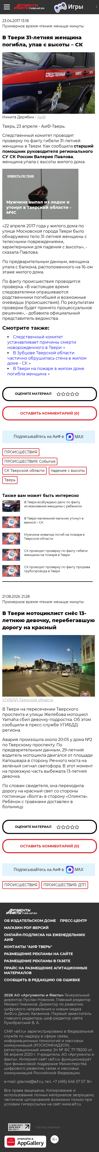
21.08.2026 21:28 (16, 596)
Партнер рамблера (48, 1127)
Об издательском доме (30, 920)
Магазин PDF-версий (26, 927)
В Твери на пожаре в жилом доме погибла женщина (45, 371)
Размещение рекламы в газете (37, 961)
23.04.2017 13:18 (15, 20)
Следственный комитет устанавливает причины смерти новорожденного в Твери (41, 342)
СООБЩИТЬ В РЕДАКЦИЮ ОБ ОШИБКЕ (42, 980)
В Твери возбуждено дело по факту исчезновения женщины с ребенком (53, 504)
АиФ (41, 117)
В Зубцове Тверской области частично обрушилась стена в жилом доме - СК (47, 358)
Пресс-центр (73, 920)
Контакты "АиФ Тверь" (28, 946)
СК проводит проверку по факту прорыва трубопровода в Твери (57, 569)
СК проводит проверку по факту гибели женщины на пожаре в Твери (56, 553)
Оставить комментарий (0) (49, 413)
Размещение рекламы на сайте (38, 954)
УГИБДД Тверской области (27, 700)
